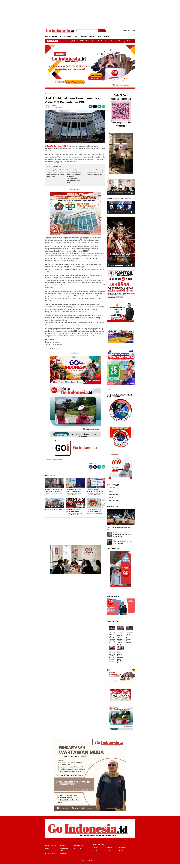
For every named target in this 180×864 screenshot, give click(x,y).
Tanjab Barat (113, 501)
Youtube (95, 850)
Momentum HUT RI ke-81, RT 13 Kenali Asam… (112, 657)
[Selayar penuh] (132, 193)
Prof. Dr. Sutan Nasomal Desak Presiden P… (120, 658)
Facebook (95, 847)
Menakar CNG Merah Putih (53, 509)
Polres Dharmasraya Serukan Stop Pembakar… (122, 542)
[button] (120, 186)
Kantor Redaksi (50, 846)
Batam (111, 491)
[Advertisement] (36, 31)
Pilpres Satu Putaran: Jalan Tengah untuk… (122, 535)
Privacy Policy (50, 853)
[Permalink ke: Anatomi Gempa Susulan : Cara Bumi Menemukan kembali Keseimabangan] (96, 503)
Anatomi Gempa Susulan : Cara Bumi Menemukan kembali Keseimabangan (95, 511)
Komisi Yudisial (57, 459)
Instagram (123, 847)
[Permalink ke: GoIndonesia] (47, 106)
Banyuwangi (113, 494)
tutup (42, 1)
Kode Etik (77, 848)
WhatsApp (109, 847)
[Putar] (109, 193)
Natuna (111, 497)
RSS (122, 850)
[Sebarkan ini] (91, 106)
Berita (108, 526)
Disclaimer (63, 853)
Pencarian (102, 31)
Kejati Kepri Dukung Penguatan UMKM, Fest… (119, 528)
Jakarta (48, 459)
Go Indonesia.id (93, 860)
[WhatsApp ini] (103, 106)
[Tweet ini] (95, 106)
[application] (121, 187)
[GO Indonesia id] (60, 31)
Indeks (47, 848)
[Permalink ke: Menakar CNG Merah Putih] (54, 503)
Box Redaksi (78, 846)
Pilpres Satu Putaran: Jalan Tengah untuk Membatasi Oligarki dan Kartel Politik (54, 491)
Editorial (116, 532)
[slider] (119, 192)
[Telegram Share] (99, 106)
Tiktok (108, 850)
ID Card (62, 846)
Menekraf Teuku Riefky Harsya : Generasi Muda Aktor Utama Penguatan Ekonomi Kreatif (94, 172)
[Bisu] (129, 193)
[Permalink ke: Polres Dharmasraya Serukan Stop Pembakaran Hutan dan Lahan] (129, 628)
